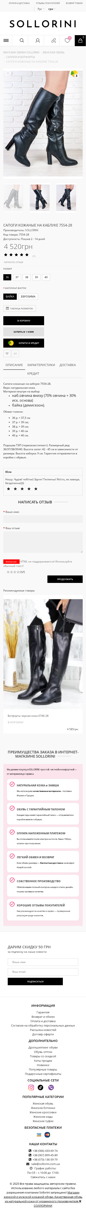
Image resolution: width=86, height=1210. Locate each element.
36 (7, 277)
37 (17, 277)
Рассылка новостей (43, 1030)
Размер (7, 268)
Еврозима (28, 296)
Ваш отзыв (13, 528)
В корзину (23, 320)
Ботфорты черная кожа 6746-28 (28, 716)
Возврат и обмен (43, 1017)
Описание (14, 365)
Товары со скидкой (43, 1056)
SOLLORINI (31, 230)
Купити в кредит (29, 343)
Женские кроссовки (43, 1112)
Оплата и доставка (19, 3)
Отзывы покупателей (48, 3)
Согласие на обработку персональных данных (43, 1025)
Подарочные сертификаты (43, 1074)
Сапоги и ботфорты (20, 57)
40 (46, 277)
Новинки (43, 1065)
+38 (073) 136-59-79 (45, 1159)
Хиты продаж (43, 1061)
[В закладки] (7, 353)
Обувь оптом (43, 1052)
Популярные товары (43, 1069)
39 (36, 277)
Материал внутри (15, 288)
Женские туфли (43, 1121)
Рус (40, 9)
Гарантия (43, 1012)
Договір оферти (43, 1034)
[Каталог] (6, 40)
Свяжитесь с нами (43, 1177)
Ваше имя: (12, 512)
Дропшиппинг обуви (43, 1047)
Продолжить (65, 579)
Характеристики (41, 365)
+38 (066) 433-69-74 (45, 1151)
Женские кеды (43, 1117)
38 (26, 277)
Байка (10, 296)
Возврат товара (74, 3)
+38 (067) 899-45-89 (45, 1155)
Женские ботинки (43, 1108)
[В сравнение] (15, 353)
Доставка (68, 365)
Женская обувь (54, 52)
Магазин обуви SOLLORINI (21, 52)
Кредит (33, 373)
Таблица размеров (21, 308)
